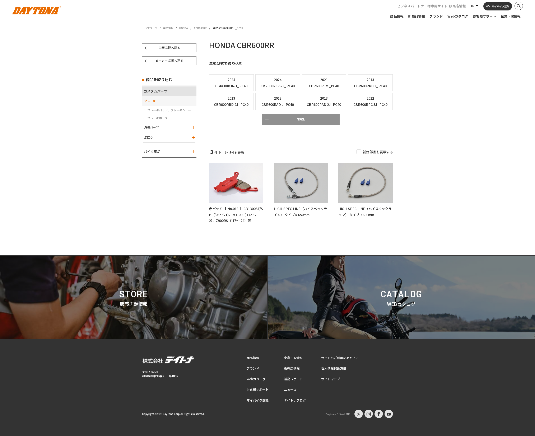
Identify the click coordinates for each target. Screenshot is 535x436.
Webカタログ (256, 379)
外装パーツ (151, 127)
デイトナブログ (295, 400)
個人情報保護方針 (333, 368)
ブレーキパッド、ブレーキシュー (169, 110)
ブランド (253, 368)
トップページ (149, 28)
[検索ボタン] (519, 6)
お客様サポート (258, 389)
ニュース (290, 389)
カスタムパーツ (155, 91)
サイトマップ (330, 379)
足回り (148, 137)
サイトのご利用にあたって (340, 358)
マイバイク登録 (258, 400)
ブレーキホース (157, 118)
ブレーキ (150, 101)
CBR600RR (200, 28)
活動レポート (293, 379)
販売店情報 (457, 6)
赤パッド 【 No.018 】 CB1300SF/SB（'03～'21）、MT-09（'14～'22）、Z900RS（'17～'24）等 (236, 214)
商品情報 (168, 28)
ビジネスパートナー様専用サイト (422, 6)
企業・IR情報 (293, 358)
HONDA (183, 28)
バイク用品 (152, 151)
